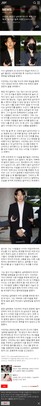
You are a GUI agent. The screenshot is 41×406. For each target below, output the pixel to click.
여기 (9, 399)
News (10, 12)
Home (4, 12)
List (4, 386)
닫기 (39, 403)
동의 (5, 403)
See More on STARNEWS (31, 386)
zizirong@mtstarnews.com (19, 356)
